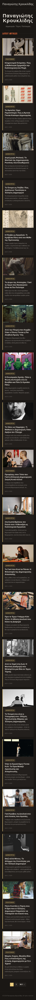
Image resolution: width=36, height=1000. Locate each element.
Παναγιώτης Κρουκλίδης (18, 4)
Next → (22, 984)
